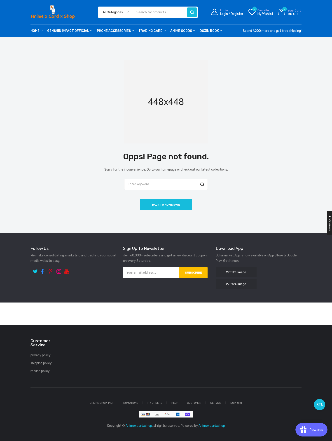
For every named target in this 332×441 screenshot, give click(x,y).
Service (215, 402)
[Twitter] (35, 270)
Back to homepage (166, 204)
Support (236, 402)
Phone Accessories (114, 31)
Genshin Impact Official (68, 31)
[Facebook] (43, 270)
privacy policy (40, 355)
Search (192, 12)
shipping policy (41, 363)
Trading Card (150, 31)
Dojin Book (209, 31)
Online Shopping (101, 402)
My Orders (154, 402)
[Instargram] (59, 270)
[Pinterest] (51, 270)
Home (35, 31)
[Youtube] (67, 270)
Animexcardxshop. (139, 426)
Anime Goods (181, 31)
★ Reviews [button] (330, 223)
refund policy (40, 371)
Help (174, 402)
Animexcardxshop (212, 426)
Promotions (130, 402)
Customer (194, 402)
